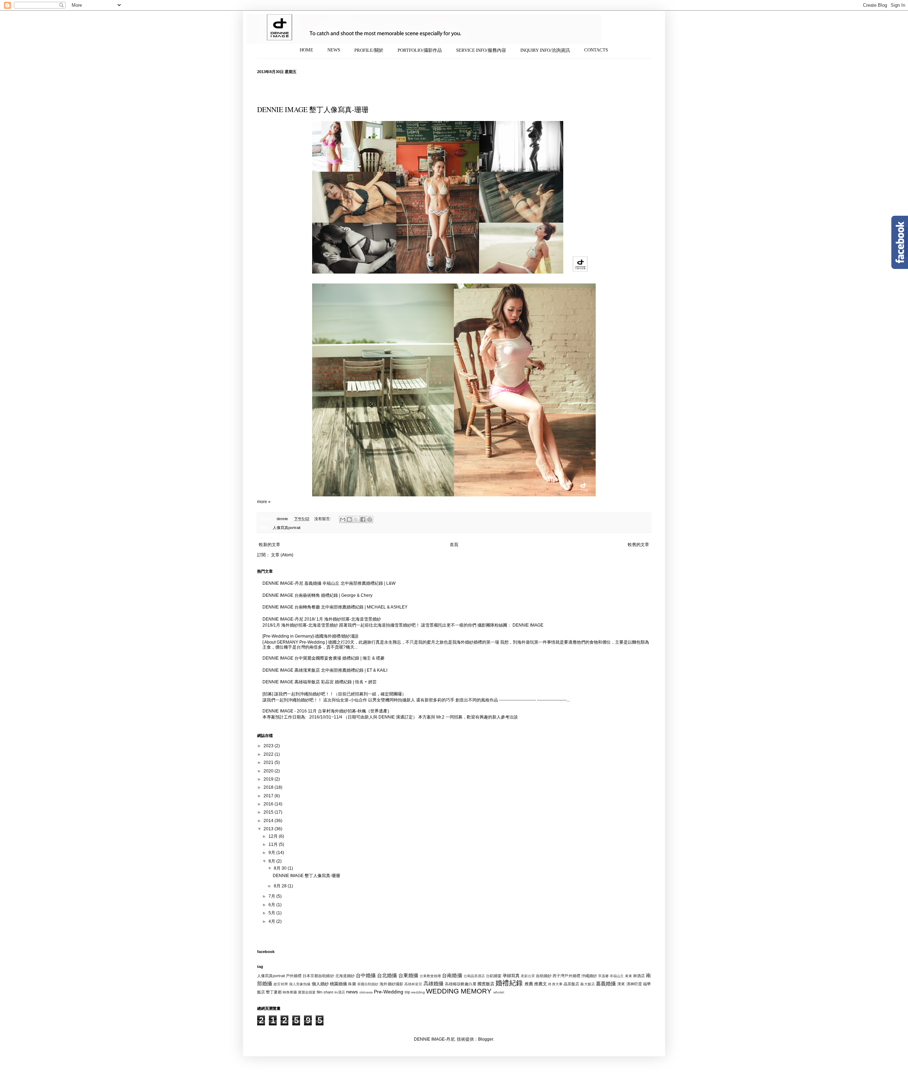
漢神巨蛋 (634, 984)
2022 (269, 754)
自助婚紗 (544, 976)
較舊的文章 (638, 544)
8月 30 (281, 868)
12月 (273, 836)
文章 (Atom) (282, 554)
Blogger (485, 1039)
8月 (272, 861)
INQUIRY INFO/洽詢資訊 (545, 50)
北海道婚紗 (345, 976)
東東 (628, 976)
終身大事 (555, 984)
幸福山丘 (617, 976)
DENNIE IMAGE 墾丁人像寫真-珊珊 (313, 109)
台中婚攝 (366, 975)
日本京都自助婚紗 (318, 976)
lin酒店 (339, 992)
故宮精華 (280, 984)
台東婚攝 (408, 975)
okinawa (366, 992)
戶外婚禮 (293, 976)
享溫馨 (603, 976)
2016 (269, 804)
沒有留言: (323, 519)
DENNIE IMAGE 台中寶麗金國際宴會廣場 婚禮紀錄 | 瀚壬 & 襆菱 (323, 658)
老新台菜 (528, 976)
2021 (269, 762)
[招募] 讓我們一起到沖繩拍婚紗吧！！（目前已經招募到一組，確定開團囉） (334, 694)
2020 (269, 771)
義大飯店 (587, 984)
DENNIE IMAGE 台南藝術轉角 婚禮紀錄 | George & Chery (317, 595)
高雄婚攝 (433, 983)
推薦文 (540, 983)
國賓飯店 (485, 983)
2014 (269, 820)
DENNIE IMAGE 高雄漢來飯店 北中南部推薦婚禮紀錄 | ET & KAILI (324, 670)
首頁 (454, 544)
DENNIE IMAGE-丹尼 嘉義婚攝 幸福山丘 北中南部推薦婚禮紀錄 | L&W (328, 583)
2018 (269, 787)
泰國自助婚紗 (368, 984)
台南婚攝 (452, 975)
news (352, 992)
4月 (272, 921)
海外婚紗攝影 (391, 984)
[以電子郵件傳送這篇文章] (342, 519)
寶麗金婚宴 (307, 992)
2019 (269, 779)
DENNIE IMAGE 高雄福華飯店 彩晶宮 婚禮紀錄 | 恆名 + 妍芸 (319, 681)
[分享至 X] (356, 519)
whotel (498, 992)
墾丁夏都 (274, 992)
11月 (273, 844)
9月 (272, 852)
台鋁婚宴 (494, 976)
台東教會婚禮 (430, 976)
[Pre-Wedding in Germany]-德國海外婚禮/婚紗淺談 (310, 636)
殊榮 (352, 984)
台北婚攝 (387, 975)
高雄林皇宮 (413, 984)
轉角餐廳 (290, 992)
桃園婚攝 (338, 983)
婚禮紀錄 (508, 983)
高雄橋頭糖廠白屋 (460, 984)
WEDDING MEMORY (459, 991)
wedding (418, 992)
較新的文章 (269, 544)
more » (264, 501)
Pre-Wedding (388, 992)
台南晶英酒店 (474, 976)
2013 (269, 828)
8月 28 (281, 885)
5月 (272, 912)
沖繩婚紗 (589, 976)
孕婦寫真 (511, 975)
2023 (269, 745)
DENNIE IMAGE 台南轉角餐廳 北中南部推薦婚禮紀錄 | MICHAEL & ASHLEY (335, 607)
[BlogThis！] (349, 519)
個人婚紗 (320, 983)
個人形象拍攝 (300, 984)
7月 (272, 896)
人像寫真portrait (286, 527)
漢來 (621, 984)
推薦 (529, 983)
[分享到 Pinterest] (369, 519)
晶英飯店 (571, 984)
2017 (269, 795)
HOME (306, 50)
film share (325, 992)
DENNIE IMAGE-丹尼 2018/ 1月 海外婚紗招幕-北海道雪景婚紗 (321, 619)
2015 (269, 812)
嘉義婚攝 (606, 983)
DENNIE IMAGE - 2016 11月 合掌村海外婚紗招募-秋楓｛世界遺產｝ (327, 711)
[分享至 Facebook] (362, 519)
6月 (272, 904)
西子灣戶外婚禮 (566, 976)
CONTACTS (596, 50)
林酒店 (639, 976)
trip (407, 992)
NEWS (333, 50)
